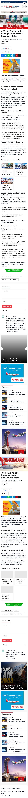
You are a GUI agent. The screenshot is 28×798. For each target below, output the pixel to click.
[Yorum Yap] (14, 52)
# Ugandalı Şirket (19, 613)
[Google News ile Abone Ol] (6, 48)
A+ (17, 52)
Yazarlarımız (4, 791)
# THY (16, 610)
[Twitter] (6, 796)
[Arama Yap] (23, 6)
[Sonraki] (26, 348)
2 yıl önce (14, 316)
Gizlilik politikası (21, 791)
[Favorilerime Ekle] (11, 52)
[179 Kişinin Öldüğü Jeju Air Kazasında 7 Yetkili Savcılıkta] (14, 392)
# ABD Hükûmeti (18, 276)
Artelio (22, 788)
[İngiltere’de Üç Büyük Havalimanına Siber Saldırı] (14, 349)
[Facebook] (2, 796)
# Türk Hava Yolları (7, 613)
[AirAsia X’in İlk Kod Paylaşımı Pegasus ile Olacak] (14, 415)
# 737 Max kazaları (7, 276)
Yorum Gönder (7, 306)
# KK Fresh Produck (7, 610)
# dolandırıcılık (13, 279)
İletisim (2, 793)
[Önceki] (2, 348)
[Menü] (2, 6)
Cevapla (16, 331)
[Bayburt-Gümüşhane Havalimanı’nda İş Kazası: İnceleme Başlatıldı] (14, 400)
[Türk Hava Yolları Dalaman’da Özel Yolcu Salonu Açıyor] (14, 422)
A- (21, 52)
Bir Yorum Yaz (6, 286)
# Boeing (4, 279)
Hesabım (14, 791)
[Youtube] (9, 796)
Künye (9, 791)
